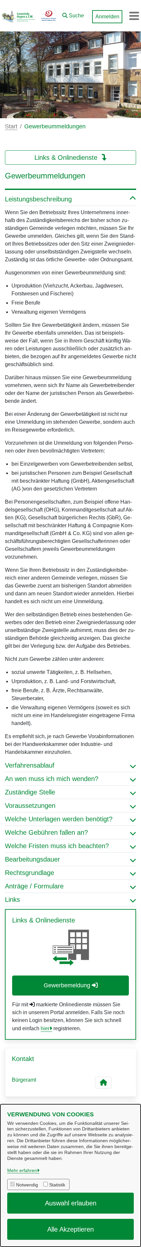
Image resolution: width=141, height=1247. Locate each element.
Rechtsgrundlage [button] (29, 872)
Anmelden (107, 16)
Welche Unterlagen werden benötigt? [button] (58, 819)
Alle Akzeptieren (70, 1229)
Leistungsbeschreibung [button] (38, 199)
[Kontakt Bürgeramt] (103, 1083)
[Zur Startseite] (29, 15)
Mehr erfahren (22, 1170)
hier (45, 1028)
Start (11, 126)
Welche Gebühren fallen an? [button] (46, 832)
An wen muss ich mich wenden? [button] (51, 778)
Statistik (57, 1184)
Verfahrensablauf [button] (29, 765)
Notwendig (27, 1184)
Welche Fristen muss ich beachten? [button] (57, 845)
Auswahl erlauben (70, 1203)
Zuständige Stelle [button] (30, 792)
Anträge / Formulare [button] (34, 886)
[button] (73, 14)
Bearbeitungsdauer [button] (32, 859)
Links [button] (12, 899)
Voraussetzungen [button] (30, 805)
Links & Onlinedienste (66, 157)
